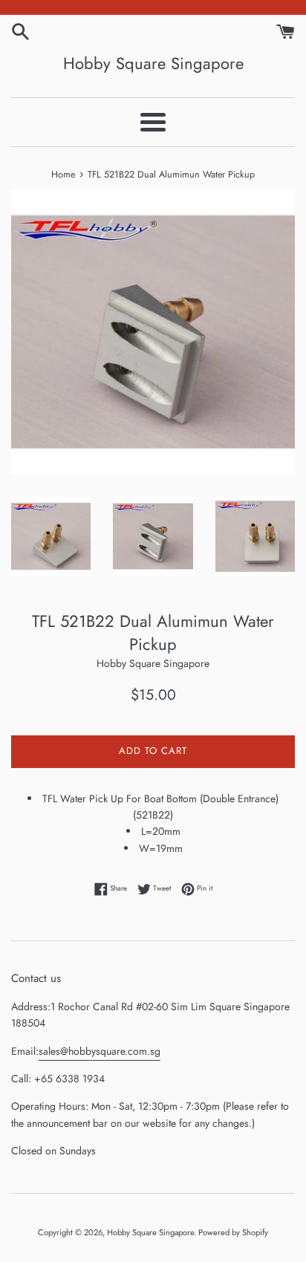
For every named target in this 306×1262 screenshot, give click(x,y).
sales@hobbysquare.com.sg (99, 1051)
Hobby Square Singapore (153, 63)
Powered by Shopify (233, 1232)
